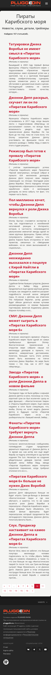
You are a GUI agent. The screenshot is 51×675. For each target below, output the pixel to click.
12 (5, 590)
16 (27, 590)
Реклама (6, 653)
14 (16, 590)
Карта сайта (8, 650)
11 (43, 586)
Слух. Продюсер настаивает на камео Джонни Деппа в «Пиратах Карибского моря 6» (27, 534)
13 (10, 590)
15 (21, 590)
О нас (5, 647)
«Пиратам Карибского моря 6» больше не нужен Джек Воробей (28, 481)
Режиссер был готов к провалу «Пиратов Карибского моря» (27, 155)
